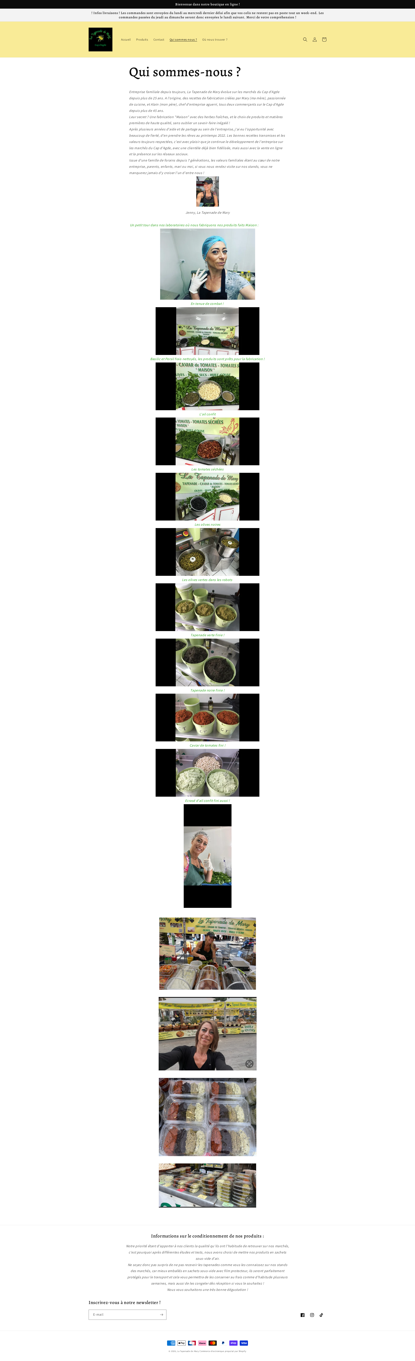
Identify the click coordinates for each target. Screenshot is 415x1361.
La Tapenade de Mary (188, 1351)
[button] (305, 39)
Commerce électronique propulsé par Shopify (223, 1351)
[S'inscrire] (161, 1315)
